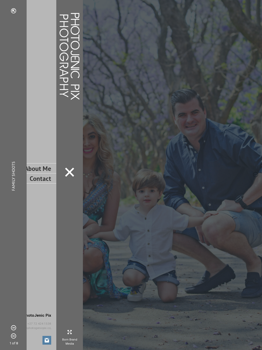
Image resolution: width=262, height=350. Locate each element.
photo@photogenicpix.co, (34, 328)
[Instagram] (46, 341)
